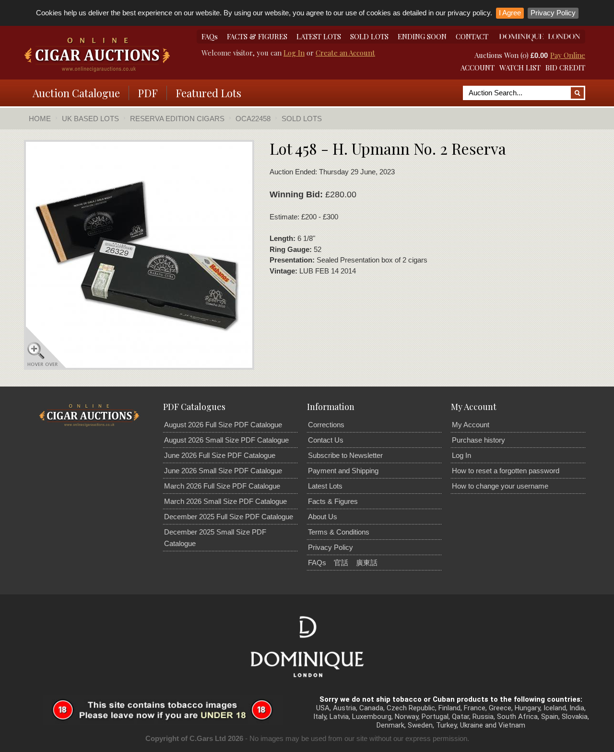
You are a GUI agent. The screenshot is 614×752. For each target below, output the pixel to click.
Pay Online (567, 55)
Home (40, 118)
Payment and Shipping (343, 471)
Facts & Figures (333, 501)
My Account (470, 425)
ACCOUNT (477, 67)
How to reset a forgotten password (505, 471)
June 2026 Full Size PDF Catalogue (219, 455)
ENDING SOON (422, 36)
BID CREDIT (565, 67)
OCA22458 (253, 118)
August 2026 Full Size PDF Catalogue (223, 425)
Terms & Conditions (338, 532)
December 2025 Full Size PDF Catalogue (228, 517)
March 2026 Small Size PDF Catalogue (225, 501)
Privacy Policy (553, 13)
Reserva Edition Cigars (177, 118)
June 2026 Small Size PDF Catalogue (223, 471)
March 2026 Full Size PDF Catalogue (222, 486)
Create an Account (345, 52)
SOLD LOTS (369, 36)
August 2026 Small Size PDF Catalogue (226, 440)
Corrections (326, 425)
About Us (322, 517)
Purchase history (478, 440)
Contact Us (325, 440)
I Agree (510, 13)
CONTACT (472, 36)
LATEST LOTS (318, 36)
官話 (341, 562)
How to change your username (500, 486)
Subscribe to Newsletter (345, 455)
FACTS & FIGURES (257, 36)
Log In (294, 52)
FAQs (209, 36)
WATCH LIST (520, 67)
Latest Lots (325, 486)
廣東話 (367, 562)
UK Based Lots (90, 118)
